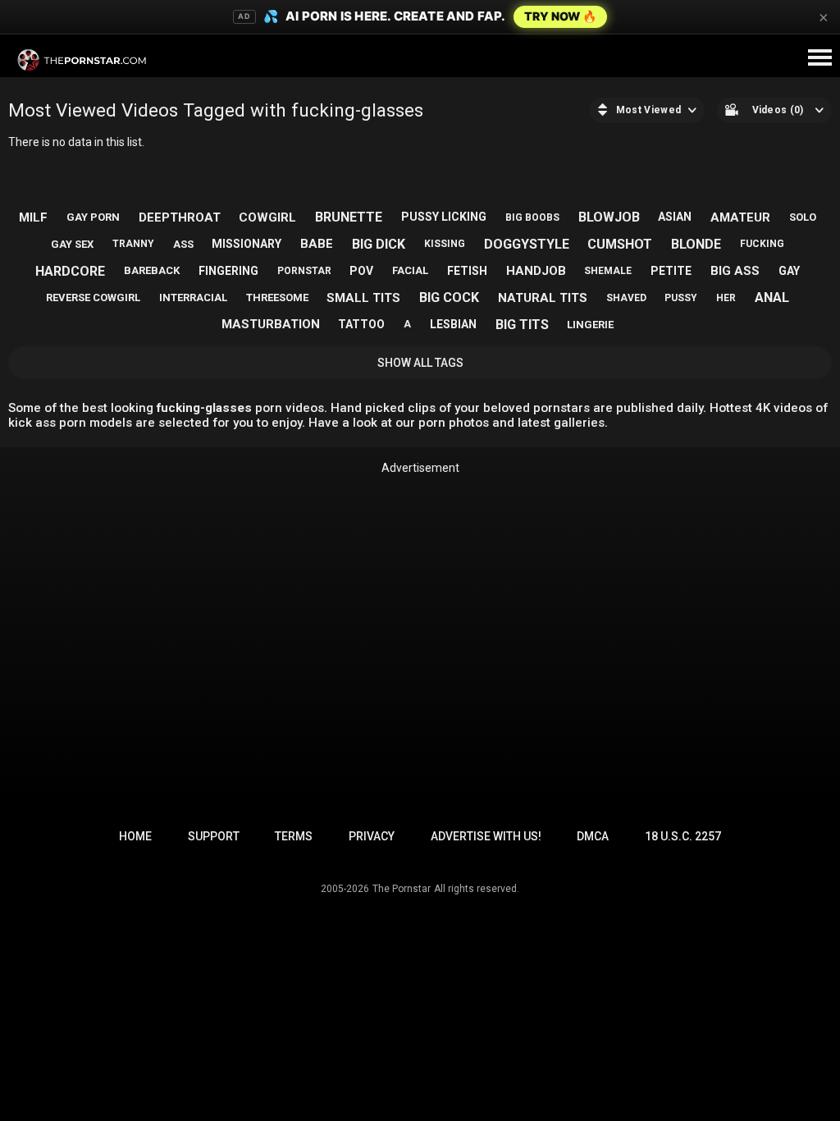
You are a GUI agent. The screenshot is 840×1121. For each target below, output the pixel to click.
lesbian (453, 324)
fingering (228, 270)
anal (772, 297)
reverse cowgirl (93, 297)
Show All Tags (420, 362)
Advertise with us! (486, 836)
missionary (246, 243)
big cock (449, 297)
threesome (277, 297)
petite (671, 270)
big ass (735, 270)
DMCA (593, 836)
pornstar (304, 271)
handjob (536, 270)
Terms (294, 836)
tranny (133, 243)
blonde (696, 244)
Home (135, 836)
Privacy (372, 836)
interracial (193, 297)
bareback (152, 270)
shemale (608, 271)
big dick (378, 244)
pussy (680, 298)
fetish (467, 270)
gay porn (93, 217)
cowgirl (267, 217)
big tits (522, 324)
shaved (626, 298)
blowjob (609, 217)
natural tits (542, 298)
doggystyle (526, 244)
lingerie (590, 324)
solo (802, 217)
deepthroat (180, 217)
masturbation (270, 324)
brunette (348, 217)
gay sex (72, 244)
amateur (740, 217)
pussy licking (443, 216)
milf (33, 217)
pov (361, 270)
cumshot (619, 244)
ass (183, 244)
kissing (444, 243)
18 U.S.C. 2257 (683, 836)
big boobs (532, 217)
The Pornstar (401, 889)
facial (410, 270)
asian (675, 216)
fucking (762, 243)
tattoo (361, 324)
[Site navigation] (819, 58)
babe (316, 243)
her (726, 298)
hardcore (70, 271)
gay (789, 270)
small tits (363, 298)
